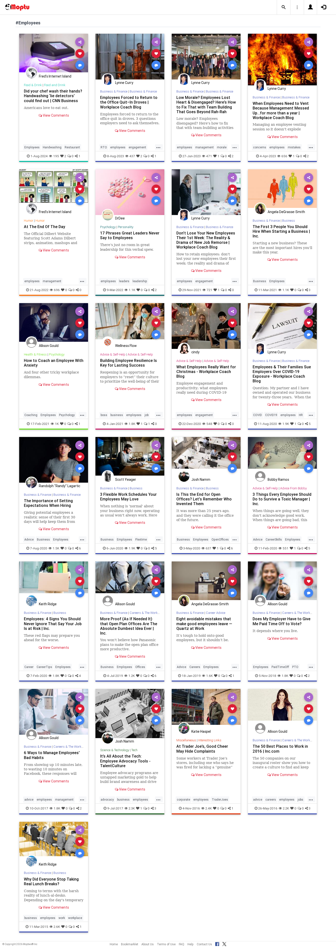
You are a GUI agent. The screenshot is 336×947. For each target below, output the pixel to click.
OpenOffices (220, 539)
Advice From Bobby (293, 488)
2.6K (57, 926)
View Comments (55, 115)
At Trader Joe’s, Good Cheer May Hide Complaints (202, 748)
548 (209, 423)
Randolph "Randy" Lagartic (59, 486)
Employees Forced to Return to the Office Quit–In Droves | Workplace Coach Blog (128, 102)
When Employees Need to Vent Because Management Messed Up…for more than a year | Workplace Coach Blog (281, 110)
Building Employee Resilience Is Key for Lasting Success (128, 363)
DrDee (120, 218)
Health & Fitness (35, 354)
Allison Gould (49, 345)
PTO (295, 667)
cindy (195, 352)
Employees (32, 147)
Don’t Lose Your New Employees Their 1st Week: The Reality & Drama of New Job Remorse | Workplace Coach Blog (205, 240)
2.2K (286, 808)
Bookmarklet (129, 944)
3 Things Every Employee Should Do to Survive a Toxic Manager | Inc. (282, 499)
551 (286, 548)
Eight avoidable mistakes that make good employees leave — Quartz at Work (204, 623)
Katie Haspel (201, 731)
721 (209, 290)
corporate (183, 799)
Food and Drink (54, 85)
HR (301, 415)
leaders (124, 281)
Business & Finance (113, 91)
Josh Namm (200, 479)
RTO (104, 147)
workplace (75, 918)
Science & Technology (114, 750)
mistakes (294, 147)
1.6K (209, 675)
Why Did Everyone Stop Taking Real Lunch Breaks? (51, 881)
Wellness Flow (126, 345)
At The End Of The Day (44, 226)
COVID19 (271, 415)
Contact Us (204, 944)
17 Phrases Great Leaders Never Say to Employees (129, 235)
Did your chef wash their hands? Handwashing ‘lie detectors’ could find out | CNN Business (53, 96)
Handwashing (52, 147)
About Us (147, 944)
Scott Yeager (125, 479)
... (158, 147)
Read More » (53, 53)
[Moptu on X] (224, 943)
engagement (137, 147)
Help (190, 944)
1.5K (56, 548)
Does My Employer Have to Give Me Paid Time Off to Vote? (281, 621)
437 (132, 156)
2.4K (208, 808)
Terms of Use (166, 944)
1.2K (131, 675)
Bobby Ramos (278, 479)
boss (104, 415)
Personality (125, 227)
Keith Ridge (48, 604)
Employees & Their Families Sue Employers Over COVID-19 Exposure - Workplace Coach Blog (282, 373)
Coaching (30, 415)
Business (288, 220)
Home (114, 944)
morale (222, 147)
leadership (140, 281)
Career (28, 667)
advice (28, 799)
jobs (300, 799)
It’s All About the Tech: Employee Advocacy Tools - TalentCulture (125, 761)
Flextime (141, 539)
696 (57, 290)
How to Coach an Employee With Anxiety (53, 363)
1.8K (132, 423)
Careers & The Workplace (147, 613)
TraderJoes (220, 799)
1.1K (132, 290)
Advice (29, 539)
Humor (28, 220)
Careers (194, 667)
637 (208, 548)
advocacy (107, 799)
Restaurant (72, 147)
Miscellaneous (186, 740)
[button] (283, 7)
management (204, 147)
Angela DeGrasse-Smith (286, 212)
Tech (134, 750)
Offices (140, 667)
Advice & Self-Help (112, 354)
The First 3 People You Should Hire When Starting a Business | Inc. (281, 231)
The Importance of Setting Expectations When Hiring (48, 503)
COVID (257, 415)
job (147, 415)
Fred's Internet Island (55, 76)
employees (117, 147)
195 (56, 156)
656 (284, 156)
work (62, 918)
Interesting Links (209, 740)
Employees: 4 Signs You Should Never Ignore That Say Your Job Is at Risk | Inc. (53, 623)
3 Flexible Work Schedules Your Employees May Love (128, 496)
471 (209, 156)
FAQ (181, 944)
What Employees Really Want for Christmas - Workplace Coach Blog (206, 371)
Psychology (108, 227)
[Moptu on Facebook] (217, 943)
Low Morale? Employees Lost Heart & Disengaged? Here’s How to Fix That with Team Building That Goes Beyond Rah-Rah (206, 104)
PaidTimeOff (280, 667)
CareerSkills (274, 539)
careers (270, 799)
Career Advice (215, 613)
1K (57, 423)
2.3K (132, 808)
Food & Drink (33, 85)
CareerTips (44, 667)
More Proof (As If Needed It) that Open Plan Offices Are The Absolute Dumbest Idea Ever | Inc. (128, 625)
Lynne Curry (124, 82)
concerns (259, 147)
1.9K (285, 423)
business (116, 415)
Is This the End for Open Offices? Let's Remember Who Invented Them (204, 499)
